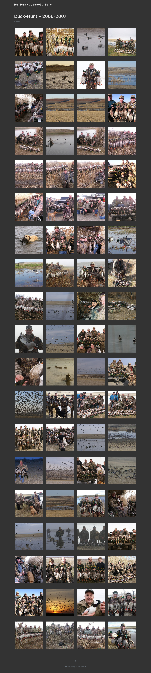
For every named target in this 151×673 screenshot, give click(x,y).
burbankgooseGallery (33, 4)
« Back (17, 22)
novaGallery (81, 666)
